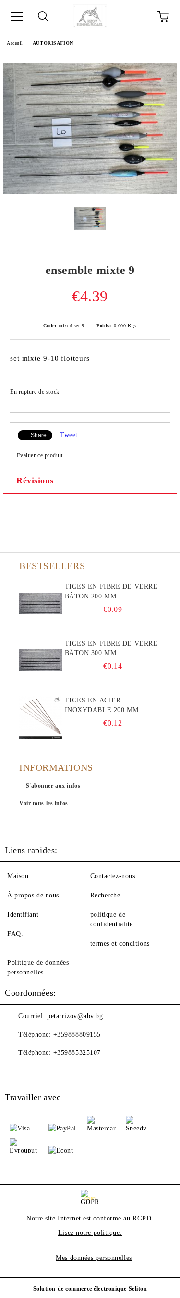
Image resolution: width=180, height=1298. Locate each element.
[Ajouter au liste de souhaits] (156, 393)
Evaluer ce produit (40, 455)
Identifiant (22, 914)
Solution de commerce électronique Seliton (90, 1288)
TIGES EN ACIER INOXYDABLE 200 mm (102, 705)
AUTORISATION (53, 43)
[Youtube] (38, 1072)
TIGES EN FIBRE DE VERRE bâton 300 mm (111, 648)
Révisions (35, 480)
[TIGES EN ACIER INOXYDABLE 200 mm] (40, 717)
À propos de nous (33, 895)
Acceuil (15, 43)
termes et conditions (120, 943)
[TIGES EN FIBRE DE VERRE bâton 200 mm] (40, 603)
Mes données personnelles (94, 1257)
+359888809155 (77, 1034)
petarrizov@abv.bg (75, 1016)
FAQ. (15, 933)
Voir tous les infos (43, 803)
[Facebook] (17, 1072)
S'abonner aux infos (53, 785)
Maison (17, 876)
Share (39, 435)
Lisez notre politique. (90, 1232)
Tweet (69, 435)
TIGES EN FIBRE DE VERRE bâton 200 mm (111, 591)
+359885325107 (77, 1052)
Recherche (105, 895)
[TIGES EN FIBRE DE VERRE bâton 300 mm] (40, 660)
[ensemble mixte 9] (90, 191)
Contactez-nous (112, 876)
